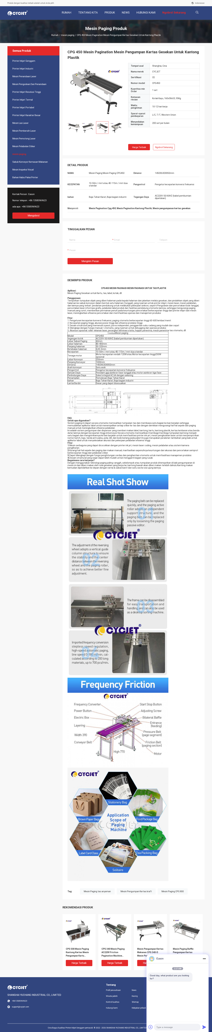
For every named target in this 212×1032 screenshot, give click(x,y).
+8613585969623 (30, 206)
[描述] (197, 12)
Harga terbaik (139, 147)
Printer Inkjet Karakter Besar (26, 115)
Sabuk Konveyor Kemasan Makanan (30, 162)
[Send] (204, 1027)
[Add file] (150, 1027)
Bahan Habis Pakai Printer (25, 177)
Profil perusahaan (113, 990)
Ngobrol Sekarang (164, 147)
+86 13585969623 (38, 200)
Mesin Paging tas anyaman (97, 891)
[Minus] (204, 959)
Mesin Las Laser (20, 123)
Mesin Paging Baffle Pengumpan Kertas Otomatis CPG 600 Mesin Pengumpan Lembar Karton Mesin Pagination (185, 952)
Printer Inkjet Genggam (23, 61)
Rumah (55, 35)
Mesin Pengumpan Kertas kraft (136, 891)
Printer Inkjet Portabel (23, 107)
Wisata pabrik (111, 996)
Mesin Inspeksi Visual (23, 169)
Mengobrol (33, 215)
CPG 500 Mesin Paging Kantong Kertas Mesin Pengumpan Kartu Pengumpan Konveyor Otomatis (77, 952)
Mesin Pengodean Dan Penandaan (29, 84)
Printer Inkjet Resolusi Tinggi (26, 92)
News (134, 990)
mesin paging (67, 35)
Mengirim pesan (90, 261)
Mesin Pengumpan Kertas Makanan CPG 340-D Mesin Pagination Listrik (150, 952)
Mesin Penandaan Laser (24, 76)
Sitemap (135, 1002)
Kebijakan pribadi (139, 1008)
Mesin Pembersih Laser (24, 131)
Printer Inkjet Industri (22, 68)
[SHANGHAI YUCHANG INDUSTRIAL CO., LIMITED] (17, 13)
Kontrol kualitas (112, 1002)
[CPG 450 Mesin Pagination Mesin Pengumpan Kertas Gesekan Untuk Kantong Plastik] (95, 91)
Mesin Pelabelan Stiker (23, 146)
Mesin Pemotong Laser (24, 138)
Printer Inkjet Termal (22, 99)
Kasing (135, 996)
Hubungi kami (112, 1008)
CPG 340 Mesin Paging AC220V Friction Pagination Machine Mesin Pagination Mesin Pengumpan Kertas (113, 952)
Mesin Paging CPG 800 (173, 891)
